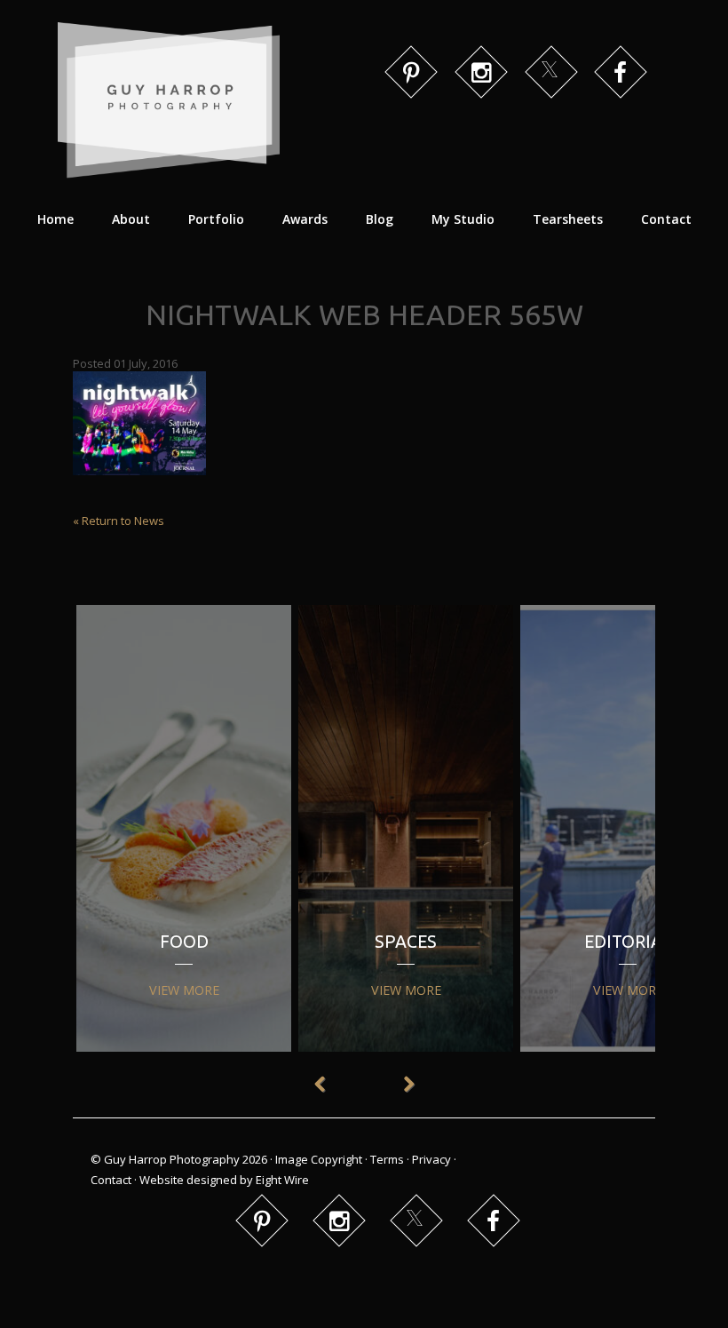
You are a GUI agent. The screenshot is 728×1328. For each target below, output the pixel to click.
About (131, 219)
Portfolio (216, 219)
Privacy (431, 1159)
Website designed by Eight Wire (224, 1180)
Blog (379, 219)
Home (55, 219)
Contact (666, 219)
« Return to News (118, 521)
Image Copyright (318, 1159)
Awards (305, 219)
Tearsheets (568, 219)
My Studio (463, 219)
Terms (387, 1159)
